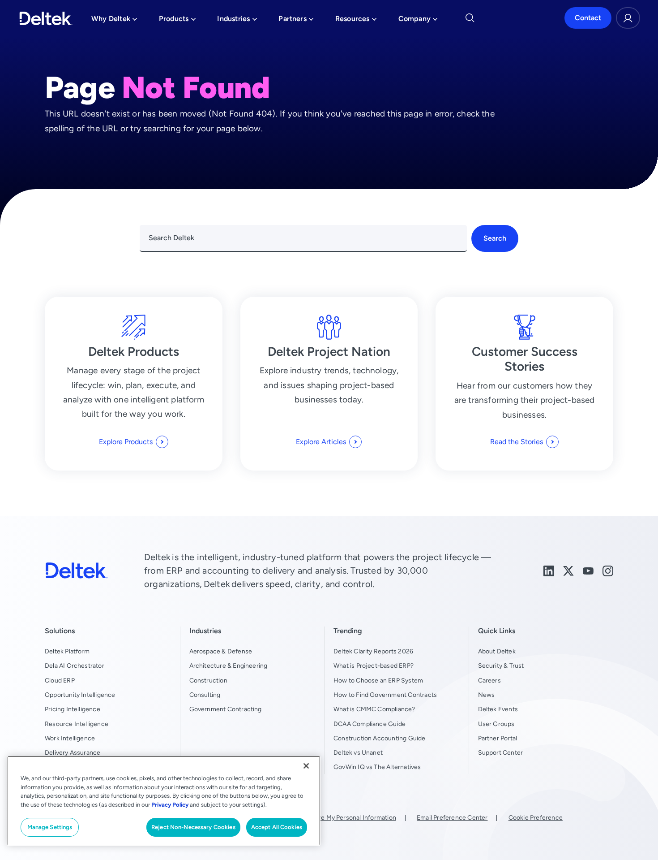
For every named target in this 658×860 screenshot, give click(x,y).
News (486, 694)
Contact (588, 18)
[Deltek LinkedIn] (548, 570)
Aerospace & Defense (220, 651)
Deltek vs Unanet (358, 752)
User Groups (496, 723)
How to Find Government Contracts (385, 694)
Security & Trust (501, 665)
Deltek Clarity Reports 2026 (373, 651)
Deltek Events (498, 709)
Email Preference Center (452, 817)
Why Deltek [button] (114, 21)
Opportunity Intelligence (80, 694)
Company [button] (418, 21)
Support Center (500, 752)
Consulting (205, 694)
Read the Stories (516, 441)
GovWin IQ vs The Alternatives (377, 766)
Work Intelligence (70, 738)
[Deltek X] (568, 570)
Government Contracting (225, 709)
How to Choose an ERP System (378, 680)
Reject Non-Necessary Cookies (193, 827)
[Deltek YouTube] (588, 570)
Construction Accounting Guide (379, 738)
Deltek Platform (67, 651)
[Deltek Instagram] (607, 570)
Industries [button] (237, 21)
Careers (489, 680)
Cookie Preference (535, 817)
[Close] (306, 766)
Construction (208, 680)
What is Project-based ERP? (373, 665)
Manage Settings (50, 827)
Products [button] (177, 21)
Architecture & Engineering (228, 665)
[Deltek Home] (46, 18)
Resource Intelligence (76, 723)
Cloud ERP (60, 680)
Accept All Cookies (276, 827)
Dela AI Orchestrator (74, 665)
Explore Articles (321, 441)
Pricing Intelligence (72, 709)
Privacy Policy (169, 804)
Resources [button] (356, 21)
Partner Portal (497, 738)
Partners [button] (296, 21)
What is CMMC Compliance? (374, 709)
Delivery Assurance (72, 752)
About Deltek (497, 651)
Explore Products (126, 441)
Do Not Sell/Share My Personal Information (334, 817)
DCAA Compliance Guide (369, 723)
